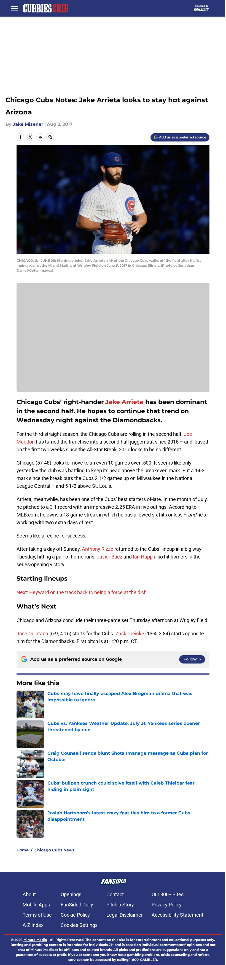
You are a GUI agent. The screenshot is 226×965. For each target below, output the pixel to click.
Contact (115, 894)
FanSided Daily (77, 905)
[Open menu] (14, 8)
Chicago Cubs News (54, 850)
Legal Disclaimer (124, 915)
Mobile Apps (36, 905)
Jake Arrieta (124, 402)
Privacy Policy (167, 905)
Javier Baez (109, 557)
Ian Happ (143, 557)
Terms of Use (37, 915)
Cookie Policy (75, 915)
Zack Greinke (129, 633)
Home (23, 850)
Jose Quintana (32, 633)
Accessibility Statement (177, 915)
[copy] (50, 137)
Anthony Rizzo (97, 549)
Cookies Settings (79, 925)
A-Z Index (33, 925)
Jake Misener (28, 124)
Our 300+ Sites (168, 894)
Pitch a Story (120, 905)
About (29, 894)
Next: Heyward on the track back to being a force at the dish (82, 592)
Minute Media (35, 940)
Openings (71, 894)
